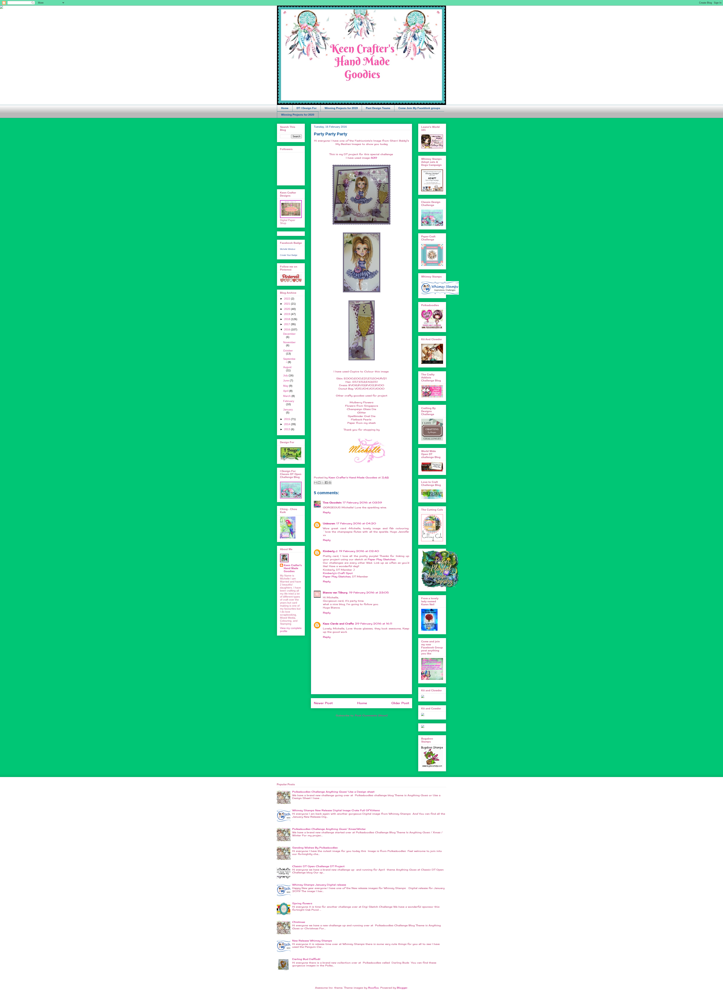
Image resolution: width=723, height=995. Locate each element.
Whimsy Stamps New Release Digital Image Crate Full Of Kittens (336, 810)
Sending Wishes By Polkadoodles (315, 847)
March (287, 395)
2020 (287, 308)
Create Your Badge (288, 255)
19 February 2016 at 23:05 (369, 592)
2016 (287, 329)
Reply (326, 512)
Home (284, 108)
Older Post (400, 703)
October (288, 350)
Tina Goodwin (332, 502)
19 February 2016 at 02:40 (359, 551)
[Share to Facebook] (326, 482)
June (286, 380)
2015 (287, 419)
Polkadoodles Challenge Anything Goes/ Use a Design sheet (333, 791)
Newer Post (323, 703)
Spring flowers (302, 903)
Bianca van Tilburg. (335, 592)
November (289, 342)
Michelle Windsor (287, 249)
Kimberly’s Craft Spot (338, 573)
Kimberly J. (330, 551)
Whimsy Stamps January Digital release (319, 884)
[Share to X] (323, 482)
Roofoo (373, 987)
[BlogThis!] (319, 482)
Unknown (329, 523)
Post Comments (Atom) (371, 715)
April (286, 390)
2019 (287, 314)
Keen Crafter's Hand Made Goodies (293, 568)
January (288, 409)
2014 (287, 424)
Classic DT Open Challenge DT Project (318, 866)
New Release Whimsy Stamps (312, 940)
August (287, 367)
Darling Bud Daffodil (306, 959)
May (286, 385)
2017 (287, 324)
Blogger (402, 987)
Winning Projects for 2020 (297, 114)
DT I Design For (307, 108)
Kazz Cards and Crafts (338, 623)
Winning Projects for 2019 (341, 108)
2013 (287, 429)
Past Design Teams (378, 108)
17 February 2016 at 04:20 (356, 523)
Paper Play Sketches (381, 559)
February (288, 401)
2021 (287, 303)
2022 (287, 298)
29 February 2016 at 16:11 (373, 623)
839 (374, 157)
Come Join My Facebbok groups (419, 108)
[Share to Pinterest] (330, 482)
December (289, 333)
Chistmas (298, 921)
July (286, 375)
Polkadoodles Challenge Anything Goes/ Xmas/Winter (329, 828)
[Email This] (315, 482)
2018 (287, 319)
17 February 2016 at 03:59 (362, 502)
